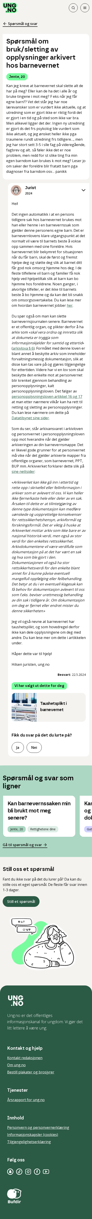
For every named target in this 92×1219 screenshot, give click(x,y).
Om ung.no (16, 1064)
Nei (34, 747)
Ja (17, 747)
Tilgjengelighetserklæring (29, 1141)
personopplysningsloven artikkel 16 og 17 (47, 396)
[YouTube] (46, 1172)
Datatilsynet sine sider (30, 417)
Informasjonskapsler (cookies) (32, 1134)
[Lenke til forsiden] (10, 8)
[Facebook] (37, 1172)
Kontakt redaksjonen (24, 1057)
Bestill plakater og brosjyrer (30, 1072)
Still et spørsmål (21, 901)
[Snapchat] (10, 1172)
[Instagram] (28, 1172)
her (70, 305)
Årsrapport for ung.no (26, 1099)
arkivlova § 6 (23, 348)
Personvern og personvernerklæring (38, 1127)
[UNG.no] (46, 1000)
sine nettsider (23, 471)
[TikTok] (19, 1172)
